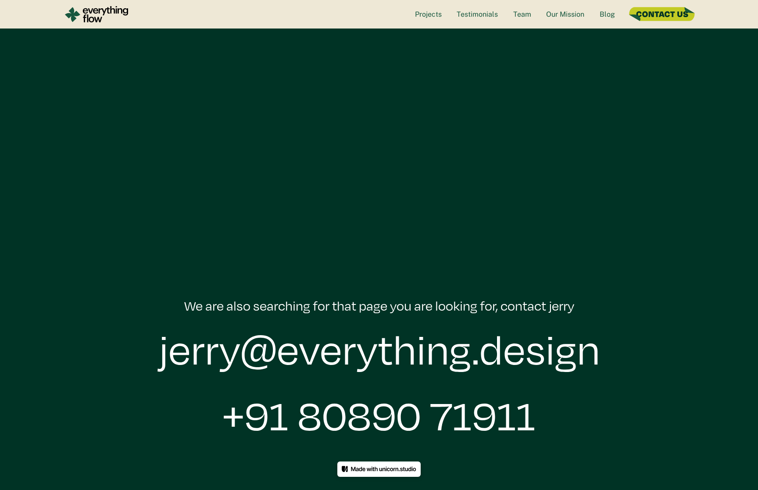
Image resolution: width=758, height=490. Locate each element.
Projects (428, 14)
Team (522, 14)
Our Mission (565, 14)
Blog (607, 14)
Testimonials (477, 14)
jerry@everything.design (379, 349)
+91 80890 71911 (379, 415)
